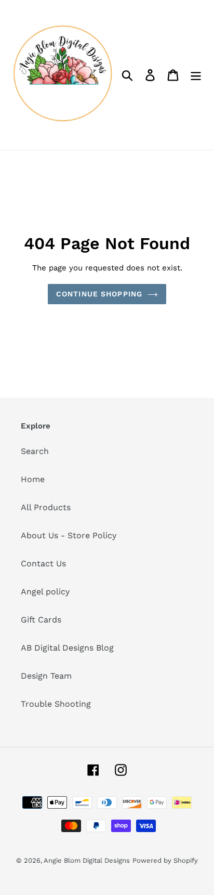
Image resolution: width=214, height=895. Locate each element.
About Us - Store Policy (68, 535)
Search (35, 451)
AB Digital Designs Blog (67, 648)
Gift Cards (41, 620)
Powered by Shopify (165, 860)
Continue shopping (99, 294)
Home (33, 479)
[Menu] (195, 75)
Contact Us (43, 563)
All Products (46, 507)
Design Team (46, 676)
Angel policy (45, 591)
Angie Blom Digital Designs (87, 860)
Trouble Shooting (56, 704)
